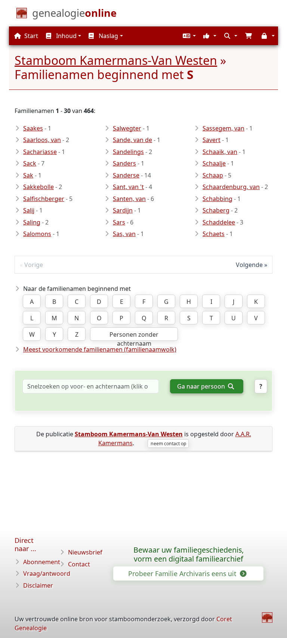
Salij (28, 210)
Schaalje (214, 163)
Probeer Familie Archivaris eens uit (183, 573)
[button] (188, 36)
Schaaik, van (220, 152)
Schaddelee (219, 222)
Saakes (33, 128)
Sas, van (124, 234)
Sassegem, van (223, 128)
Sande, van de (132, 140)
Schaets (214, 234)
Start (30, 36)
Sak (28, 175)
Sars (119, 222)
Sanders (124, 163)
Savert (211, 140)
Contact (79, 564)
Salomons (37, 234)
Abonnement (41, 562)
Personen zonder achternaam (133, 335)
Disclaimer (38, 585)
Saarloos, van (42, 140)
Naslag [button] (107, 36)
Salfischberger (43, 199)
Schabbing (217, 199)
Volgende (249, 265)
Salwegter (127, 128)
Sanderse (126, 175)
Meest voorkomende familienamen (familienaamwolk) (99, 349)
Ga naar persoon (201, 386)
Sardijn (123, 210)
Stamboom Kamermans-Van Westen (116, 60)
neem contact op (168, 443)
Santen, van (129, 199)
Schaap (213, 175)
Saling (31, 222)
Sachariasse (40, 152)
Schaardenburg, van (231, 187)
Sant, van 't (128, 187)
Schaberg (216, 210)
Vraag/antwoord (46, 573)
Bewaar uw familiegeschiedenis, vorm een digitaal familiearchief (188, 554)
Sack (29, 163)
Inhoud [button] (66, 36)
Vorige (33, 265)
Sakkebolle (38, 187)
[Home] (267, 617)
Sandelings (128, 152)
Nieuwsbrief (85, 552)
